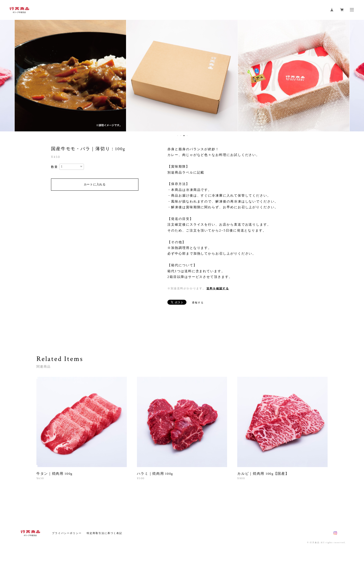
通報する (198, 302)
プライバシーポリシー (66, 533)
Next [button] (356, 75)
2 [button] (180, 135)
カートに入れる (95, 184)
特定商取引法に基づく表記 (104, 533)
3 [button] (183, 135)
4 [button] (187, 135)
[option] (70, 75)
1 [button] (177, 135)
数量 (54, 167)
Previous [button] (7, 75)
